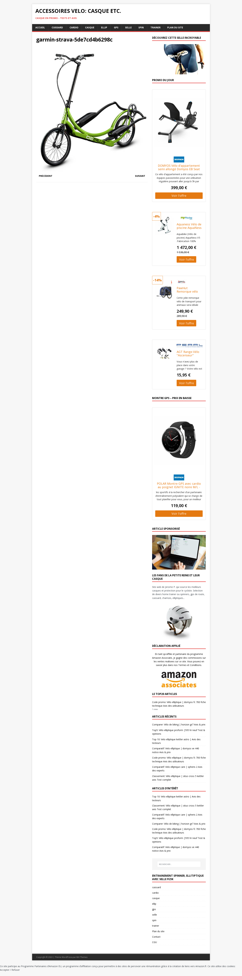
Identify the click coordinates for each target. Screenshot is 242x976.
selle (128, 27)
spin (141, 27)
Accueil (40, 27)
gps (116, 27)
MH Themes (81, 957)
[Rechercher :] (179, 864)
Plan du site (175, 27)
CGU (154, 942)
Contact (156, 936)
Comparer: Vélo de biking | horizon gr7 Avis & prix (178, 724)
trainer (155, 27)
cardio (74, 27)
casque (89, 27)
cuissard (57, 27)
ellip (104, 27)
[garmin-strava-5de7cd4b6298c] (92, 169)
